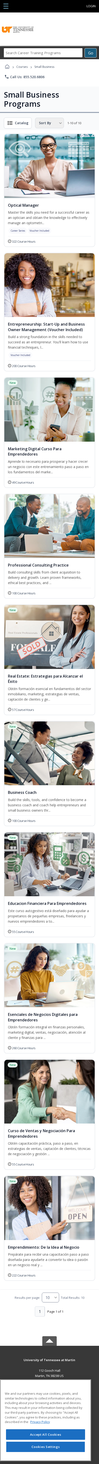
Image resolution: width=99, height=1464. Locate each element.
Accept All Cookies (45, 1434)
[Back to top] (49, 1363)
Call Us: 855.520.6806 (24, 76)
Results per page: (27, 1297)
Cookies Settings (45, 1447)
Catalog (21, 123)
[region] (45, 1420)
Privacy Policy (40, 1422)
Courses (22, 67)
